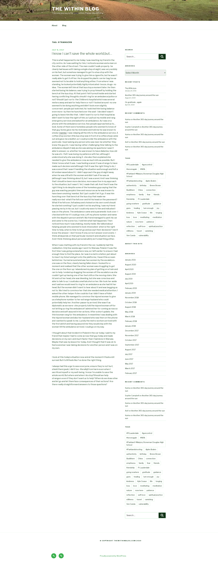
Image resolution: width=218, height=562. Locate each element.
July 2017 (128, 354)
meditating (144, 217)
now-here (139, 222)
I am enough (148, 208)
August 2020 (130, 265)
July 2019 (128, 279)
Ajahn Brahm (151, 181)
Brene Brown (155, 185)
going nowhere (132, 204)
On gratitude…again (133, 102)
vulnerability (144, 235)
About (54, 25)
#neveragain (131, 169)
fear (148, 194)
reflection (130, 226)
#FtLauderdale (132, 165)
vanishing (149, 231)
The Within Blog (75, 9)
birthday (143, 185)
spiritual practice (156, 226)
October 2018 (131, 302)
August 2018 (130, 307)
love (135, 217)
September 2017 (132, 345)
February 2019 (131, 288)
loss (128, 217)
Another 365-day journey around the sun (142, 95)
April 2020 (129, 269)
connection (151, 190)
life (151, 213)
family (141, 194)
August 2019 (130, 274)
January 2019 (130, 293)
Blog (64, 25)
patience (150, 222)
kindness (130, 213)
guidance (157, 204)
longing (159, 213)
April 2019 (129, 283)
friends (156, 194)
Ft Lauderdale (143, 199)
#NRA (142, 169)
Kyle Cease (142, 213)
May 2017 (129, 364)
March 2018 (130, 316)
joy (158, 208)
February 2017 (131, 373)
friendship (130, 199)
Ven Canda (130, 235)
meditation (157, 217)
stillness (129, 231)
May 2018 (129, 312)
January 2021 (130, 260)
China (140, 190)
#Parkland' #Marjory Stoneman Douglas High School (145, 175)
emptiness (130, 194)
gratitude (146, 204)
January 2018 (130, 326)
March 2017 (130, 368)
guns (128, 208)
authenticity (131, 185)
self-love (141, 226)
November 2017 (132, 335)
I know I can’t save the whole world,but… (82, 53)
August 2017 (130, 349)
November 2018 (132, 297)
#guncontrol (147, 165)
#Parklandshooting (134, 181)
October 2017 (131, 340)
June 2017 (129, 359)
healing (137, 208)
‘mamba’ (63, 133)
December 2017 (132, 331)
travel (139, 231)
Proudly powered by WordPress (113, 556)
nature (129, 222)
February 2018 (131, 321)
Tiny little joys (130, 88)
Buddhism (130, 190)
